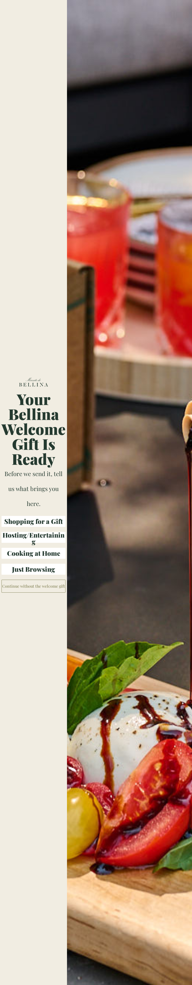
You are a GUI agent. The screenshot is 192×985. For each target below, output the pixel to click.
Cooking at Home (33, 553)
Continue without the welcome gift (33, 586)
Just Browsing (33, 569)
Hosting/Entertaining (33, 537)
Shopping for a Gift (33, 521)
